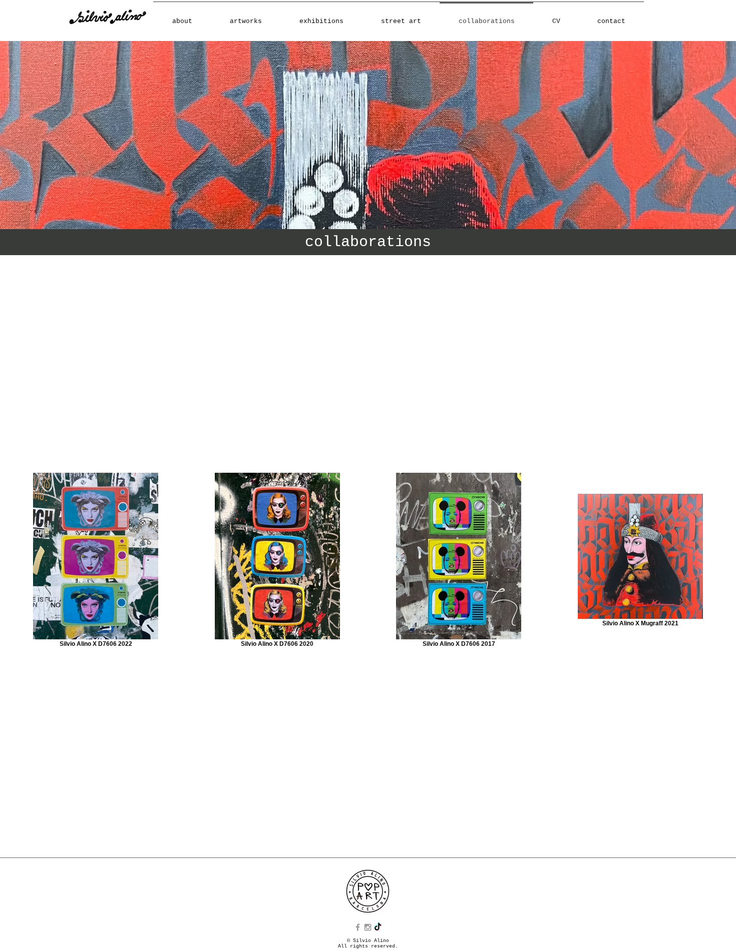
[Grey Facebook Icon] (357, 927)
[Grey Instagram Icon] (368, 927)
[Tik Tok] (378, 927)
